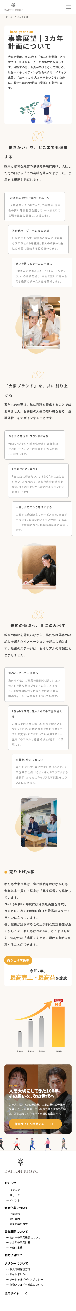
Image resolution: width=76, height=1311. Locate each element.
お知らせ (10, 1183)
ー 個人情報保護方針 (18, 1269)
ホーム (9, 17)
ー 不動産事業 (14, 1247)
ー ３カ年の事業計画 (18, 1242)
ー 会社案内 (13, 1219)
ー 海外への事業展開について (23, 1237)
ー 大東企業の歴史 (17, 1224)
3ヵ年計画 (23, 17)
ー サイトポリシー (17, 1274)
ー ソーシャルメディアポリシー (24, 1279)
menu (69, 7)
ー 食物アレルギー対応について (24, 1284)
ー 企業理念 (13, 1214)
